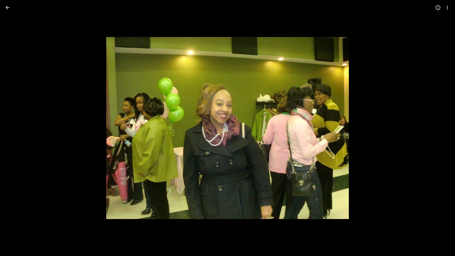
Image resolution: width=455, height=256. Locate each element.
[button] (13, 128)
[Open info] (438, 7)
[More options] (447, 7)
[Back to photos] (7, 7)
